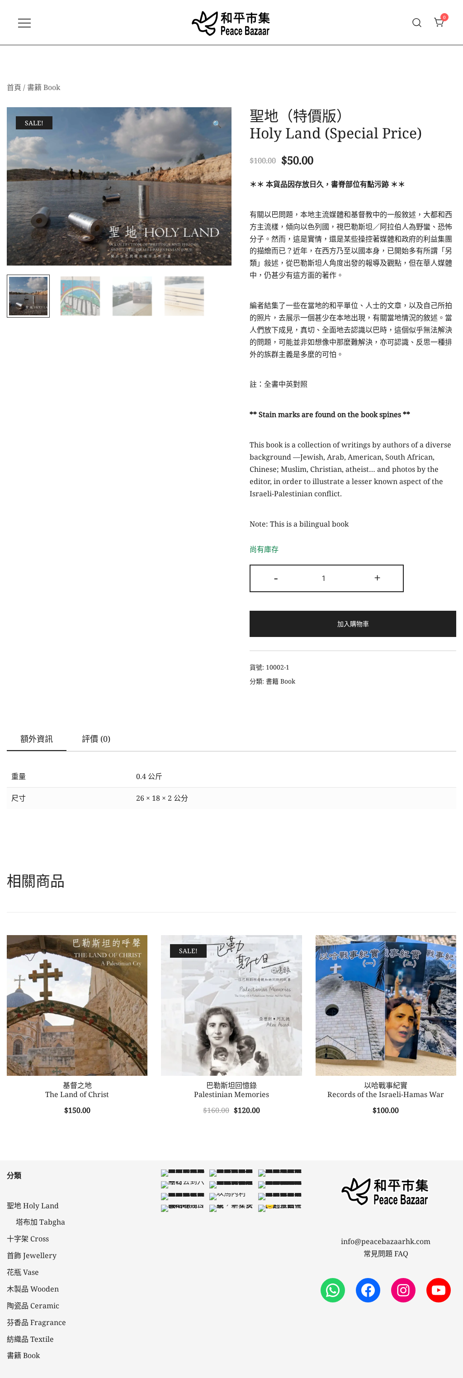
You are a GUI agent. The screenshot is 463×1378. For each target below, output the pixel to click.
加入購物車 (353, 623)
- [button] (276, 577)
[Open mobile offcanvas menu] (24, 22)
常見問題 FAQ (386, 1254)
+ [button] (377, 577)
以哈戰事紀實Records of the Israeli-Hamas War (385, 1089)
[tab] (36, 739)
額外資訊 (36, 738)
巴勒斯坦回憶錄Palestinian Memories (231, 1089)
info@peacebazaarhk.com (385, 1241)
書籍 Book (43, 87)
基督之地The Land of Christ (77, 1089)
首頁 (14, 87)
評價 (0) (96, 738)
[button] (217, 124)
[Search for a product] (417, 22)
